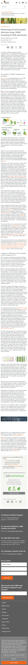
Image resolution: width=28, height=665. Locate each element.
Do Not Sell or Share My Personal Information (14, 655)
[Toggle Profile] (26, 2)
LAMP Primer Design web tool (7, 328)
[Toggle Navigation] (2, 3)
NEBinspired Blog (9, 12)
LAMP (4, 91)
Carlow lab (5, 78)
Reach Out (7, 577)
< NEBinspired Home (5, 26)
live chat (14, 542)
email (22, 540)
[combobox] (12, 6)
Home (2, 12)
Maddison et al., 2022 (21, 308)
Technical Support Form (13, 517)
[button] (24, 6)
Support (4, 602)
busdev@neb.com (16, 450)
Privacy (4, 625)
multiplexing (21, 215)
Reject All (14, 658)
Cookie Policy (5, 628)
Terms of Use (5, 615)
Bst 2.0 (10, 209)
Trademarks (5, 618)
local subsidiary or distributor (15, 553)
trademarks (3, 439)
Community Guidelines (17, 435)
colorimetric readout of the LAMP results (17, 176)
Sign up (6, 460)
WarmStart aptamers (5, 212)
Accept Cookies (14, 662)
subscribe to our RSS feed (12, 464)
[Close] (26, 638)
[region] (14, 650)
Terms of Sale (5, 621)
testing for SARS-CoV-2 (16, 225)
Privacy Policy (4, 652)
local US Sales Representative (15, 531)
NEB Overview (5, 605)
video (5, 161)
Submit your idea (18, 466)
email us (3, 519)
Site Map (4, 612)
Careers (4, 609)
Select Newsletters (7, 597)
